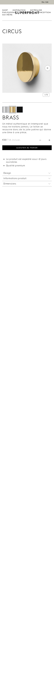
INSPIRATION (19, 10)
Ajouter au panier (27, 147)
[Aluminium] (5, 110)
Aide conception (44, 11)
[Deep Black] (20, 110)
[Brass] (13, 110)
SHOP (5, 10)
